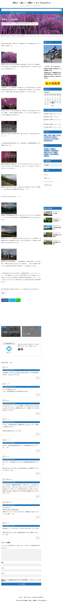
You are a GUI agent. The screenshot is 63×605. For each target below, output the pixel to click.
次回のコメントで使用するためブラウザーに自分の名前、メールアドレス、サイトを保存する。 (21, 580)
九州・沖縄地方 (54, 154)
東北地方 (46, 156)
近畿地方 (18, 23)
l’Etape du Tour (48, 140)
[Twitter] (12, 300)
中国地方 (46, 154)
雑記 (45, 135)
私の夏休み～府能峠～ (49, 119)
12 (52, 99)
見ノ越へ (55, 213)
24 (47, 102)
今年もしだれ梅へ (20, 35)
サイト (2, 573)
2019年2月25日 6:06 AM (9, 459)
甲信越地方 (47, 150)
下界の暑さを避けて (48, 127)
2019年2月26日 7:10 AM (9, 525)
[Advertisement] (21, 313)
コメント (4, 547)
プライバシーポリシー (38, 597)
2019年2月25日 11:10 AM (9, 482)
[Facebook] (5, 300)
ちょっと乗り (55, 138)
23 (45, 102)
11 (50, 99)
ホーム (23, 5)
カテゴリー (29, 5)
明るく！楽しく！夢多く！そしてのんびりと (36, 600)
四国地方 (46, 148)
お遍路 (55, 152)
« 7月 (52, 105)
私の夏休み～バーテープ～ (57, 220)
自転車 (8, 35)
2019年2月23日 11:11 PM (9, 386)
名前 (2, 562)
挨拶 (54, 135)
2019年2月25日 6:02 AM (9, 422)
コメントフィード (48, 181)
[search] (60, 10)
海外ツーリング (48, 152)
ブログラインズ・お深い (50, 137)
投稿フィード (47, 178)
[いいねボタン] (2, 293)
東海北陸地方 (55, 150)
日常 (50, 135)
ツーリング (13, 23)
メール (2, 567)
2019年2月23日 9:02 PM (9, 370)
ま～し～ (56, 113)
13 (55, 99)
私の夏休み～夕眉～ (48, 113)
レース (58, 135)
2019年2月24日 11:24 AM (9, 403)
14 (57, 99)
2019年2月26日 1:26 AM (9, 505)
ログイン (46, 174)
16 (45, 101)
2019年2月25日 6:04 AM (9, 442)
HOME (3, 35)
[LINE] (18, 300)
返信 (38, 377)
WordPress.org (47, 185)
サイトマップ (37, 5)
